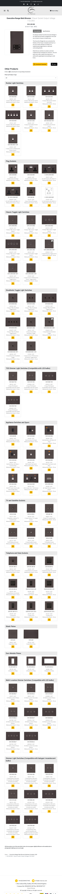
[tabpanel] (45, 46)
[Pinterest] (27, 4)
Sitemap (33, 888)
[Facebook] (31, 4)
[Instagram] (24, 4)
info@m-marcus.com (37, 1)
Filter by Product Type (11, 74)
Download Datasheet (40, 64)
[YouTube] (34, 4)
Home (6, 854)
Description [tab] (37, 31)
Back (55, 64)
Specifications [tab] (46, 31)
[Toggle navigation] (4, 10)
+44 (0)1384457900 (25, 1)
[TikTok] (38, 4)
